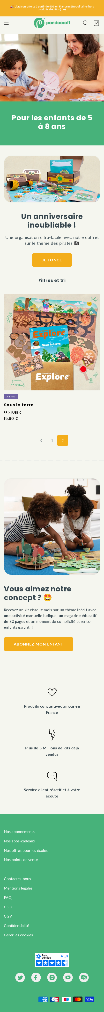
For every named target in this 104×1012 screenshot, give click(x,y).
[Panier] (96, 23)
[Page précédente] (41, 440)
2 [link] (63, 440)
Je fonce (52, 260)
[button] (6, 23)
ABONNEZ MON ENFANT (38, 644)
